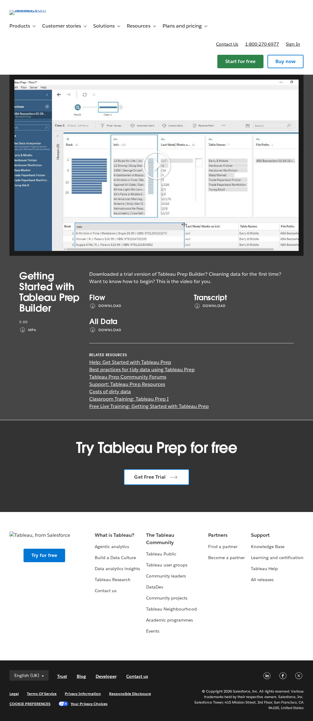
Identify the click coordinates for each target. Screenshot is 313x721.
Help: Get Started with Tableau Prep (130, 362)
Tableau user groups (166, 565)
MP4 (32, 330)
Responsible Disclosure (130, 693)
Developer (106, 676)
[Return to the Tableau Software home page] (32, 10)
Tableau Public (161, 554)
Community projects (166, 598)
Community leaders (166, 576)
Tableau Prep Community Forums (127, 377)
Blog (81, 676)
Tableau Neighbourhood (171, 609)
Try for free (44, 555)
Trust (62, 676)
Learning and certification (277, 557)
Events (152, 631)
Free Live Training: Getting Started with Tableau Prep (149, 406)
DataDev (154, 587)
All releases (262, 579)
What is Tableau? (114, 535)
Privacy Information (83, 693)
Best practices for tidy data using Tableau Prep (142, 369)
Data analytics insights (117, 568)
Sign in (293, 44)
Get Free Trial (150, 477)
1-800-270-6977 (262, 44)
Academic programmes (169, 620)
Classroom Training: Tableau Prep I (129, 399)
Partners (217, 535)
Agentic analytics (112, 546)
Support (260, 535)
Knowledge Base (268, 546)
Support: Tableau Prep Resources (127, 384)
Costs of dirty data (110, 391)
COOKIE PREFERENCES (30, 703)
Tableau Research (113, 579)
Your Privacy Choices (89, 703)
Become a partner (226, 557)
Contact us (227, 44)
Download (109, 306)
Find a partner (222, 546)
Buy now (285, 61)
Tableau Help (264, 568)
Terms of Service (42, 693)
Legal (14, 693)
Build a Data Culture (115, 557)
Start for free (240, 61)
